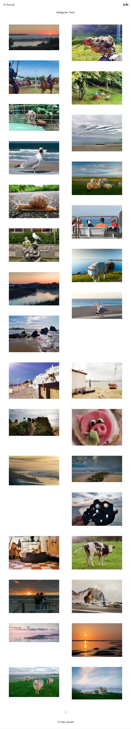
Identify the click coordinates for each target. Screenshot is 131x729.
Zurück (10, 4)
